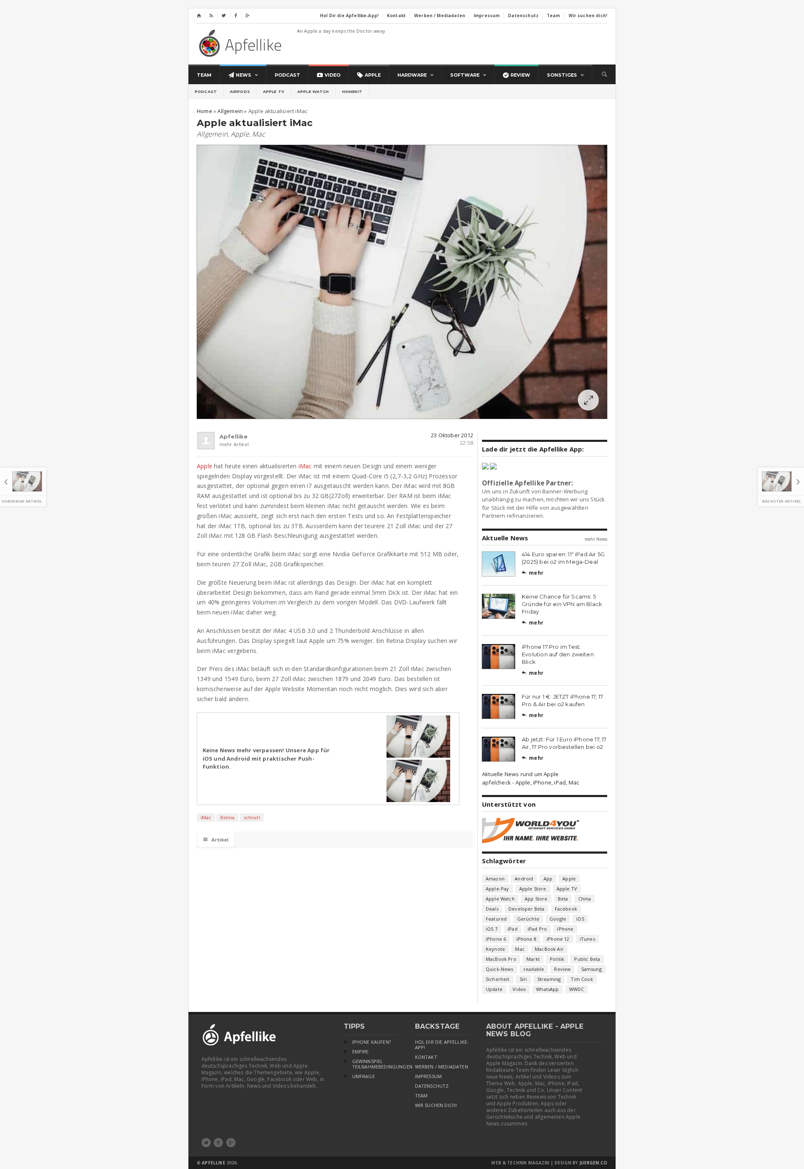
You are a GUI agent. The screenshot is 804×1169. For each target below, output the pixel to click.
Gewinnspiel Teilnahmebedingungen (375, 1064)
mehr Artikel (223, 444)
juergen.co (594, 1163)
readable (533, 969)
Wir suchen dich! (436, 1105)
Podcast (206, 91)
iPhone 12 (558, 939)
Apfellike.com (241, 43)
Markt (533, 959)
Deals (492, 909)
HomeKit (352, 91)
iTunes (587, 939)
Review (562, 969)
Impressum (428, 1076)
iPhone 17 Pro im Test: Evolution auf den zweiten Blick (558, 654)
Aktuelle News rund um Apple (520, 774)
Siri (523, 979)
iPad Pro (537, 929)
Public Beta (587, 959)
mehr (533, 572)
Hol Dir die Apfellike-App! (442, 1044)
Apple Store (532, 888)
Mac (258, 134)
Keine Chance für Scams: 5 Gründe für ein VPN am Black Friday (562, 604)
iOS (580, 919)
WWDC (576, 989)
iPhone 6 (496, 939)
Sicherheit (498, 979)
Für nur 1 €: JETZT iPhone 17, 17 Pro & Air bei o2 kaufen (562, 700)
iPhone (565, 929)
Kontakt (426, 1057)
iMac (305, 466)
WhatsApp (547, 989)
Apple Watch (313, 91)
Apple (240, 134)
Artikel (216, 839)
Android (524, 878)
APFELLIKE (213, 1163)
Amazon (495, 878)
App (548, 878)
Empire (360, 1052)
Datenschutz (432, 1086)
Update (494, 989)
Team (421, 1096)
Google (557, 919)
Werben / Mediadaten (441, 1067)
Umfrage (363, 1076)
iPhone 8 (526, 939)
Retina (227, 817)
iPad (513, 929)
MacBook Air (549, 949)
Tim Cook (582, 979)
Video (519, 989)
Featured (496, 919)
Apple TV (273, 91)
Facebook (566, 909)
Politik (557, 959)
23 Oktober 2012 (452, 435)
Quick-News (499, 969)
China (584, 898)
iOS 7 (491, 929)
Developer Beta (526, 909)
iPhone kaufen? (371, 1042)
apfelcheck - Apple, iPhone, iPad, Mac (530, 782)
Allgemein (212, 134)
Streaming (549, 979)
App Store (536, 898)
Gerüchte (528, 919)
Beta (563, 898)
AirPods (240, 91)
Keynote (495, 949)
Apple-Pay (497, 888)
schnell (252, 817)
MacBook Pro (501, 959)
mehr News (596, 539)
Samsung (591, 969)
